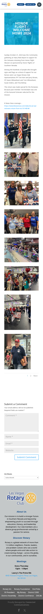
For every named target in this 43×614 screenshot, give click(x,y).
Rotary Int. (7, 589)
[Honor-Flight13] (21, 205)
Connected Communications (24, 603)
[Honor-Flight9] (17, 330)
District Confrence (26, 596)
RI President (9, 593)
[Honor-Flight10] (21, 290)
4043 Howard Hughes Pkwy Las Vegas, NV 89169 (21, 576)
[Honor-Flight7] (17, 369)
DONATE (20, 4)
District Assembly (8, 596)
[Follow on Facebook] (19, 610)
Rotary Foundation (22, 589)
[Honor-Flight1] (17, 148)
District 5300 (33, 593)
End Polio (36, 589)
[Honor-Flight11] (21, 262)
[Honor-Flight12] (21, 234)
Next (35, 376)
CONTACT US (30, 4)
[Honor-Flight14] (21, 177)
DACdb (39, 596)
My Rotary (21, 593)
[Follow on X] (24, 610)
